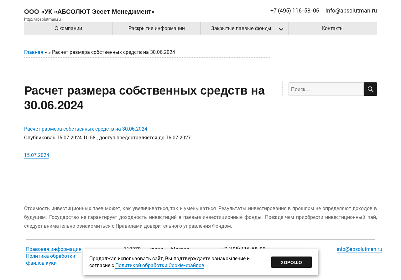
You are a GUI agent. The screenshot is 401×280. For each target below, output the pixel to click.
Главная (33, 52)
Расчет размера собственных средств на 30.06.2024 (85, 129)
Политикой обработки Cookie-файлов (159, 265)
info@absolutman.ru (359, 249)
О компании (68, 28)
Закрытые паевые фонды (241, 28)
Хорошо (291, 262)
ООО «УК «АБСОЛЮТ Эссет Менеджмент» (89, 11)
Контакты (333, 28)
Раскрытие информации (156, 28)
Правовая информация (53, 249)
